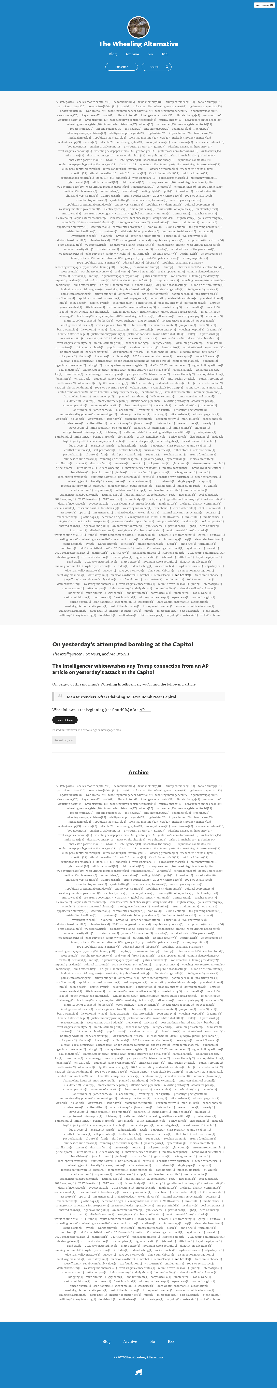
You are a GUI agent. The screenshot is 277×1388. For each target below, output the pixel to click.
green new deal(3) (71, 307)
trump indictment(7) (186, 222)
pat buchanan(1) (73, 454)
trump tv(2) (118, 369)
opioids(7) (68, 222)
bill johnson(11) (120, 177)
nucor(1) (149, 610)
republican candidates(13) (194, 159)
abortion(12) (79, 173)
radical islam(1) (127, 445)
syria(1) (90, 543)
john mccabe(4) (123, 284)
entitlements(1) (174, 579)
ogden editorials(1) (191, 566)
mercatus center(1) (196, 490)
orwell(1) (213, 548)
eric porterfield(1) (168, 521)
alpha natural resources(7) (90, 217)
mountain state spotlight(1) (160, 561)
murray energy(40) (170, 119)
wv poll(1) (62, 418)
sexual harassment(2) (178, 392)
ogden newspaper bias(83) (205, 106)
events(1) (148, 476)
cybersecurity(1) (99, 503)
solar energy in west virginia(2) (105, 374)
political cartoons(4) (96, 280)
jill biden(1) (121, 566)
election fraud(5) (213, 267)
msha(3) (204, 325)
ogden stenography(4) (155, 293)
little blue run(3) (95, 307)
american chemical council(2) (197, 396)
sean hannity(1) (103, 601)
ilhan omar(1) (78, 530)
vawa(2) (60, 387)
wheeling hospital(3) (191, 329)
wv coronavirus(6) (96, 244)
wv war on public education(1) (195, 606)
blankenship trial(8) (208, 209)
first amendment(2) (79, 387)
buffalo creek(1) (125, 490)
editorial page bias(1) (206, 414)
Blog (113, 54)
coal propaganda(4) (135, 298)
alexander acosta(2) (208, 369)
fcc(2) (58, 374)
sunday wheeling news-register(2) (125, 365)
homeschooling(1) (166, 588)
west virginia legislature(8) (186, 200)
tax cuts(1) (109, 570)
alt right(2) (95, 365)
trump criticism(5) (82, 258)
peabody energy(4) (170, 302)
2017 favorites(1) (89, 499)
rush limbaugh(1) (164, 481)
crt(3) (214, 325)
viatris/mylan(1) (98, 574)
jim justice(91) (121, 106)
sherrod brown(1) (70, 525)
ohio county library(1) (161, 570)
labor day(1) (114, 418)
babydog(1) (160, 414)
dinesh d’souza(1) (80, 601)
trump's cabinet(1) (199, 445)
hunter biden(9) (109, 191)
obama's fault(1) (141, 472)
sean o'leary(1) (163, 574)
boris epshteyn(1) (129, 476)
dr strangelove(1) (68, 557)
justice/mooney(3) (139, 333)
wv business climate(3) (162, 325)
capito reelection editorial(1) (117, 534)
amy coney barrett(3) (109, 316)
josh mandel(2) (207, 405)
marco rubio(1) (130, 561)
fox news (71, 729)
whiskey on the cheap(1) (154, 597)
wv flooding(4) (65, 298)
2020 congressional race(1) (72, 552)
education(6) (172, 235)
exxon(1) (81, 463)
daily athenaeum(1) (69, 583)
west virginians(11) (144, 177)
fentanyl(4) (79, 275)
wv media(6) (209, 222)
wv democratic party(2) (144, 347)
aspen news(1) (180, 597)
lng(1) (67, 441)
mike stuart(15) (74, 155)
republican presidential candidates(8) (88, 204)
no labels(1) (78, 418)
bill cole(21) (107, 142)
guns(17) (159, 146)
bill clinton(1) (182, 450)
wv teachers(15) (211, 150)
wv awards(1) (96, 418)
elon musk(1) (126, 436)
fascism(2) (85, 356)
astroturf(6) (216, 240)
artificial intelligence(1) (151, 436)
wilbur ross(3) (137, 325)
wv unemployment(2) (207, 392)
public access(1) (156, 525)
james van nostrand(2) (122, 378)
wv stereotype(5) (211, 253)
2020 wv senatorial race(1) (101, 561)
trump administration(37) (120, 124)
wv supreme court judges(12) (198, 168)
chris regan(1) (176, 445)
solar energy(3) (166, 329)
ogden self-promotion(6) (145, 235)
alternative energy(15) (100, 155)
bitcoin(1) (99, 485)
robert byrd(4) (144, 284)
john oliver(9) (184, 191)
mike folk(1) (193, 516)
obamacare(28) (181, 128)
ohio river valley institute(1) (82, 570)
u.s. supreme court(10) (161, 182)
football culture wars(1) (76, 485)
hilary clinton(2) (126, 409)
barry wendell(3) (67, 329)
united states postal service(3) (179, 311)
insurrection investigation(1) (196, 570)
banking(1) (157, 445)
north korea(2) (99, 392)
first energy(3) (65, 316)
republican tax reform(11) (77, 177)
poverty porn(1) (154, 458)
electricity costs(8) (115, 209)
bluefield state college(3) (73, 333)
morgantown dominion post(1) (82, 432)
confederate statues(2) (186, 360)
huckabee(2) (102, 356)
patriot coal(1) (177, 525)
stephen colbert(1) (173, 552)
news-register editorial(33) (195, 124)
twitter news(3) (117, 307)
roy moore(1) (103, 490)
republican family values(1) (100, 579)
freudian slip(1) (110, 508)
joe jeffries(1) (72, 579)
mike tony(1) (82, 436)
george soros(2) (137, 374)
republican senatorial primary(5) (182, 262)
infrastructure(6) (99, 240)
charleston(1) (99, 552)
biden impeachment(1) (139, 418)
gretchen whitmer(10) (204, 177)
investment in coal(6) (84, 235)
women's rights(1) (203, 597)
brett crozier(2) (66, 383)
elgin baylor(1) (214, 566)
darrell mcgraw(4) (195, 302)
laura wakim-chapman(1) (173, 601)
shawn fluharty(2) (183, 374)
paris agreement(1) (185, 472)
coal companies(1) (212, 521)
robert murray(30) (81, 128)
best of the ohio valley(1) (125, 606)
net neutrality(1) (214, 499)
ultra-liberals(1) (87, 467)
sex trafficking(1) (184, 534)
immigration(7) (182, 213)
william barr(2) (139, 387)
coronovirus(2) (64, 347)
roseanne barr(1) (88, 508)
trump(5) (169, 267)
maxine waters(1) (73, 588)
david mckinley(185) (150, 101)
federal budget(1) (135, 499)
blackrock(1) (142, 427)
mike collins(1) (182, 427)
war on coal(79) (95, 110)
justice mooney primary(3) (108, 333)
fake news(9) (89, 191)
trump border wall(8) (137, 195)
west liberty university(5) (96, 271)
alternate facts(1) (100, 463)
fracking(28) (201, 128)
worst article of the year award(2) (203, 347)
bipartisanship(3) (210, 333)
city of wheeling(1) (111, 467)
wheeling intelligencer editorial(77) (130, 110)
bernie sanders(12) (114, 168)
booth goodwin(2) (71, 351)
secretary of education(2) (106, 405)
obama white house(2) (77, 396)
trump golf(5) (108, 267)
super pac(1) (153, 454)
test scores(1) (67, 512)
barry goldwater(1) (152, 530)
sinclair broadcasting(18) (105, 146)
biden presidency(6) (146, 231)
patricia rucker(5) (169, 258)
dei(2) (173, 351)
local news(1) (190, 521)
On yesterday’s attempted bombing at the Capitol (122, 644)
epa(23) (165, 137)
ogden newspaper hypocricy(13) (79, 164)
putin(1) (196, 583)
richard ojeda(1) (125, 512)
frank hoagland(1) (125, 597)
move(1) (204, 472)
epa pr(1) (84, 512)
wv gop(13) (109, 164)
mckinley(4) (63, 284)
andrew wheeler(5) (118, 253)
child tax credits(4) (85, 284)
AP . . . (145, 709)
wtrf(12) (125, 173)
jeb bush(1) (169, 557)
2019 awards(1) (124, 548)
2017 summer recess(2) (175, 365)
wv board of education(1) (207, 467)
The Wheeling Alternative (144, 1357)
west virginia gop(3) (190, 316)
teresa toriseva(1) (188, 423)
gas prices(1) (146, 601)
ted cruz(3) (150, 338)
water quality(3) (125, 320)
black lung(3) (85, 316)
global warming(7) (143, 213)
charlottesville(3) (143, 329)
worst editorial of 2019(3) (169, 333)
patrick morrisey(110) (71, 106)
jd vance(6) (106, 235)
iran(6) (180, 244)
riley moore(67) (90, 115)
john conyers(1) (118, 485)
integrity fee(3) (210, 311)
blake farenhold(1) (141, 485)
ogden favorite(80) (71, 110)
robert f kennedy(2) (208, 356)
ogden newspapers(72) (205, 110)
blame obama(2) (159, 374)
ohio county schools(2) (90, 347)
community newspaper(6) (129, 226)
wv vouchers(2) (122, 351)
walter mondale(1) (135, 432)
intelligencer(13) (130, 159)
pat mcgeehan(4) (182, 293)
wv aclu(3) (213, 307)
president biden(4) (211, 298)
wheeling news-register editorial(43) (133, 119)
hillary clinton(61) (127, 115)
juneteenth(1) (182, 592)
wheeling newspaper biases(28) (86, 133)
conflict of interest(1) (77, 450)
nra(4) (63, 302)
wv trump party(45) (70, 119)
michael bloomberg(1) (146, 552)
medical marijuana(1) (175, 467)
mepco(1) (205, 481)
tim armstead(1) (102, 512)
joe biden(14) (206, 155)
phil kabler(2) (210, 351)
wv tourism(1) (153, 579)
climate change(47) (188, 115)
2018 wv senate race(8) (167, 195)
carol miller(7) (161, 222)
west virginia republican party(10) (107, 186)
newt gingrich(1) (127, 530)
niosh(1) (172, 543)
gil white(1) (211, 485)
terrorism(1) (121, 463)
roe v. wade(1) (202, 592)
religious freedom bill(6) (70, 240)
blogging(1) (75, 592)
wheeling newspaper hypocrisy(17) (190, 146)
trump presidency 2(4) (206, 275)
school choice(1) (213, 418)
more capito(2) (184, 356)
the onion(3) (88, 329)
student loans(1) (74, 423)
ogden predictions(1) (98, 566)
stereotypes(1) (213, 583)
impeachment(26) (180, 133)
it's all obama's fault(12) (163, 173)
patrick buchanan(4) (155, 275)
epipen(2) (100, 378)
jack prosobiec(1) (158, 463)
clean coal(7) (64, 217)
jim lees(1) (121, 472)
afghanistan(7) (186, 217)
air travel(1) (217, 534)
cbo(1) (202, 508)
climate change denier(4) (203, 271)
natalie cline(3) (149, 311)
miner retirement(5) (109, 258)
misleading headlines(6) (81, 231)
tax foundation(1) (131, 579)
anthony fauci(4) (128, 293)
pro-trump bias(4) (206, 293)
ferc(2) (192, 383)
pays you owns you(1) (131, 570)
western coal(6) (100, 226)
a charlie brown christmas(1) (175, 476)
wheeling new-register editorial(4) (202, 280)
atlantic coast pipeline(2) (146, 400)
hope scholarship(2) (97, 351)
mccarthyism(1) (146, 503)
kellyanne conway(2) (163, 396)
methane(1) (149, 539)
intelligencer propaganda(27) (126, 133)
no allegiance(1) (202, 561)
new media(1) (187, 494)
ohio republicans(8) (142, 209)
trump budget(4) (105, 293)
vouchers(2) (210, 360)
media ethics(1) (213, 516)
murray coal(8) (71, 213)
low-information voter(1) (127, 525)
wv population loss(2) (210, 374)
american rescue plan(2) (113, 400)
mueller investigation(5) (79, 249)
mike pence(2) (68, 356)
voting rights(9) (151, 191)
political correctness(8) (199, 204)
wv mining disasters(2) (190, 342)
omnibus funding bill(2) (108, 342)
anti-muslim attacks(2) (182, 378)
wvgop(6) (122, 235)
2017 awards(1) (112, 499)
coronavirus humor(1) (95, 557)
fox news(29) (133, 128)
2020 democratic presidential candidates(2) (158, 383)
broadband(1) (162, 508)
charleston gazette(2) (152, 378)
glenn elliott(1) (161, 427)
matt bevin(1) (68, 548)
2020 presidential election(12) (81, 168)
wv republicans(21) (158, 142)
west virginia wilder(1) (137, 508)
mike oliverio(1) (96, 592)
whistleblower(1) (101, 548)
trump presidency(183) (180, 101)
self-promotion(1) (105, 450)
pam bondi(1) (63, 436)
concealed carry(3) (170, 307)
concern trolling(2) (211, 378)
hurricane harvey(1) (103, 476)
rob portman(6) (108, 231)
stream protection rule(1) (209, 463)
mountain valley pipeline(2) (77, 414)
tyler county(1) (181, 463)
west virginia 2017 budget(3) (105, 338)
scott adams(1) (128, 615)
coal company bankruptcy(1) (108, 441)
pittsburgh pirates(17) (137, 146)
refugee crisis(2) (163, 342)
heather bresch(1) (130, 450)
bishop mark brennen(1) (158, 606)
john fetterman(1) (137, 592)
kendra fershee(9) (185, 186)
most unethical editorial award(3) (181, 338)
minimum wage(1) (170, 539)
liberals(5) (152, 262)
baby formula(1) (161, 592)
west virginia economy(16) (75, 150)
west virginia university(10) (195, 182)
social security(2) (82, 360)
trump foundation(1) (203, 454)
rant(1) (92, 534)
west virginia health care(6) (204, 244)
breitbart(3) (211, 338)
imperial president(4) (68, 280)
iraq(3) (63, 311)
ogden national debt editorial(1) (79, 494)
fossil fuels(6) (145, 244)
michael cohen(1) (67, 516)
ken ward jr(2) (82, 378)
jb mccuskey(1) (143, 423)
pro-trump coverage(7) (98, 213)
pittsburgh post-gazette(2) (190, 409)
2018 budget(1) (156, 494)
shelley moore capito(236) (93, 101)
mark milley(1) (190, 418)
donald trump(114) (209, 101)
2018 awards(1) (173, 516)
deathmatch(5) (189, 253)
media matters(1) (82, 490)
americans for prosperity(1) (91, 521)
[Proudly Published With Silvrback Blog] (138, 1373)
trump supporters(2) (95, 369)
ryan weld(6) (155, 226)
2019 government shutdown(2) (152, 356)
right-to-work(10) (78, 182)
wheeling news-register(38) (84, 124)
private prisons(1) (205, 432)
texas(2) (139, 351)
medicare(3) (133, 338)
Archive (132, 54)
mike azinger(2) (107, 414)
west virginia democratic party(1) (86, 606)
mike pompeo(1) (96, 588)
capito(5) (125, 267)
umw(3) (215, 302)
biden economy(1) (121, 588)
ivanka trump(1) (108, 543)
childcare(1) (202, 427)
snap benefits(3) (194, 307)
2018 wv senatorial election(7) (96, 222)
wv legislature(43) (96, 119)
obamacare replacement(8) (150, 200)
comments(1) (212, 503)
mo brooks (263, 5)
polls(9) (168, 191)
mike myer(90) (142, 106)
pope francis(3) (205, 320)
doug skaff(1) (98, 610)
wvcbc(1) (145, 574)
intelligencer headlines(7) (134, 222)
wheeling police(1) (67, 539)
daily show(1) (143, 588)
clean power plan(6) (122, 244)
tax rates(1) (96, 445)
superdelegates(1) (168, 441)
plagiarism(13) (128, 164)
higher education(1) (147, 557)
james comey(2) (103, 409)
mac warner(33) (166, 124)
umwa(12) (139, 173)
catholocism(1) (165, 485)
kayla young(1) (78, 427)
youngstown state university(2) (205, 387)
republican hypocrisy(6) (168, 240)
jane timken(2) (82, 409)
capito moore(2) (152, 392)
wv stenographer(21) (130, 142)
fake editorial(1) (135, 494)
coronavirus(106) (99, 106)
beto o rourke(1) (210, 525)
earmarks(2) (104, 360)
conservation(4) (146, 302)
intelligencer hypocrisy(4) (202, 289)
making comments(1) (69, 566)
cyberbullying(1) (177, 458)
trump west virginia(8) (129, 204)
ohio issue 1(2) (87, 383)
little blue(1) (186, 557)
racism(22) (90, 142)
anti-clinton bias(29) (156, 128)
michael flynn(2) (157, 351)
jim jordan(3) (187, 325)
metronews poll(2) (104, 396)
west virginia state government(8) (80, 209)
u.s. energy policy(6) (195, 235)
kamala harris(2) (183, 369)
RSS (165, 54)
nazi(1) (144, 445)
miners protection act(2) (134, 414)
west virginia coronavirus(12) (201, 164)
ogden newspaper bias (107, 729)
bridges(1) (218, 436)
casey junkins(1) (116, 481)
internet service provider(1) (142, 467)
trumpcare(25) (203, 133)
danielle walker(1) (191, 588)
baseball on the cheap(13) (159, 159)
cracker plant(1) (122, 557)
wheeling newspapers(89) (170, 106)
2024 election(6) (176, 226)
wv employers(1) (148, 512)
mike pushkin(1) (180, 414)
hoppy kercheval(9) (210, 186)
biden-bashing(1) (141, 566)
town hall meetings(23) (143, 137)
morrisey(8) (164, 209)
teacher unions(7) (206, 213)
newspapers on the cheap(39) (203, 119)
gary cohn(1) (162, 472)
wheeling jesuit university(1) (86, 481)
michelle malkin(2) (211, 383)
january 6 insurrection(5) (137, 249)
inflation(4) (146, 280)
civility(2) (89, 400)
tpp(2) (102, 383)
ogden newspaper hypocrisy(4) (121, 275)
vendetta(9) (164, 186)
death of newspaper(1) (72, 503)
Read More (65, 720)
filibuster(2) (214, 342)
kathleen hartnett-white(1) (165, 490)
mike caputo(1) (100, 427)
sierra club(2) (162, 405)
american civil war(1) (151, 543)
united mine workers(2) (73, 392)
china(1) (184, 561)
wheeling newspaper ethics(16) (113, 150)
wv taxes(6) (206, 231)
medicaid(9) (70, 191)
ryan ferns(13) (149, 164)
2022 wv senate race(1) (201, 579)
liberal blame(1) (79, 472)
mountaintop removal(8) (91, 200)
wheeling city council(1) (168, 548)
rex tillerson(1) (64, 463)
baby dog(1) (173, 615)
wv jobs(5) (161, 249)
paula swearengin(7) (210, 217)
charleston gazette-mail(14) (86, 159)
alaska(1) (203, 530)
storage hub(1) (147, 534)
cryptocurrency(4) (167, 280)
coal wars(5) (122, 271)
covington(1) (64, 521)
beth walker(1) (178, 436)
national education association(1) (182, 512)
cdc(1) (84, 548)
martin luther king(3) (142, 307)
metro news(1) (102, 597)
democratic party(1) (141, 441)
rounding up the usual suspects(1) (121, 458)
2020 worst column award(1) (206, 552)
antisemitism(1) (97, 423)
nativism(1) (143, 548)
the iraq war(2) (160, 360)
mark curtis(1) (168, 503)
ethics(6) (126, 231)
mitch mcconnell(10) (104, 182)
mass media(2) (74, 374)
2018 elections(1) (123, 503)
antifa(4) (94, 275)
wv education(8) (205, 191)
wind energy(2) (118, 383)
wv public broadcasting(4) (172, 284)
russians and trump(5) (147, 267)
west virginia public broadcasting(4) (128, 289)
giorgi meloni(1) (125, 601)
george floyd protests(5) (140, 258)
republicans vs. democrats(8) (164, 204)
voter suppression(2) (75, 405)
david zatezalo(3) (120, 329)
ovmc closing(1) (73, 543)
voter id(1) (138, 463)
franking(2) (146, 409)
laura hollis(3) (214, 316)
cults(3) (192, 333)
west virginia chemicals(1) (100, 583)
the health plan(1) (191, 503)
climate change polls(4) (168, 289)
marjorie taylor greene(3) (80, 320)
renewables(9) (130, 191)
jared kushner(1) (102, 472)
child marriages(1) (151, 615)
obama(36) (146, 124)
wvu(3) (102, 329)
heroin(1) (165, 534)
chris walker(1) (165, 423)
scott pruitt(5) (69, 271)
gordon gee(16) (145, 150)
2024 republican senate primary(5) (98, 262)
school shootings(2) (138, 342)
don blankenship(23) (68, 142)
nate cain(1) (190, 615)
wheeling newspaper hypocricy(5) (76, 267)
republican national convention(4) (98, 298)
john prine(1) (188, 543)
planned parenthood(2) (133, 396)
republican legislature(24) (109, 137)
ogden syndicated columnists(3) (90, 311)
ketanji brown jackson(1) (173, 583)
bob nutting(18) (77, 146)
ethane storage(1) (140, 481)
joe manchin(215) (124, 101)
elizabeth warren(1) (102, 530)
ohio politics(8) (183, 209)
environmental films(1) (180, 530)
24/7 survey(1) (120, 552)
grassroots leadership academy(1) (133, 521)
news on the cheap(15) (131, 155)
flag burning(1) (199, 436)
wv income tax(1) (165, 566)
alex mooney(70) (67, 115)
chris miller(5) (141, 253)
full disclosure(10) (142, 186)
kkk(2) (153, 365)
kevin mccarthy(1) (167, 418)
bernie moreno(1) (104, 436)
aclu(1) (211, 441)
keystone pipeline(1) (209, 557)
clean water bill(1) (184, 508)
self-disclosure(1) (204, 450)
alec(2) (65, 360)
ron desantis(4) (180, 275)
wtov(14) (111, 159)
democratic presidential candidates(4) (173, 298)
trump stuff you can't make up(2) (149, 369)
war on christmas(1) (126, 539)
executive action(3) (72, 338)
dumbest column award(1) (80, 458)
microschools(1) (167, 610)
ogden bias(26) (157, 133)
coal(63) (108, 115)
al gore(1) (92, 454)
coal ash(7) (122, 213)
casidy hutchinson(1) (77, 597)
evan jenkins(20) (182, 142)
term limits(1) (207, 543)
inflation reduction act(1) (125, 610)
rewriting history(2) (176, 400)
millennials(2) (121, 356)
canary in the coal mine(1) (144, 516)
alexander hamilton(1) (209, 539)
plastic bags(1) (90, 516)
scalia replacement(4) (171, 271)
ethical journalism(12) (103, 173)
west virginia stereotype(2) (74, 342)
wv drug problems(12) (164, 168)
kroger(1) (211, 588)
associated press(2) (203, 400)
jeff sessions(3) (166, 316)
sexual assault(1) (64, 508)
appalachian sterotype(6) (72, 226)
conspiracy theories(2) (125, 392)
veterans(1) (213, 512)
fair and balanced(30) (109, 128)
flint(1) (105, 454)
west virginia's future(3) (111, 325)
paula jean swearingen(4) (76, 293)
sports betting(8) (120, 200)
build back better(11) (195, 173)
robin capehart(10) (132, 182)
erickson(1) (128, 543)
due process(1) (78, 445)
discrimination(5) (108, 249)
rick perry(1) (157, 499)
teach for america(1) (208, 476)
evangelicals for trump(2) (167, 387)
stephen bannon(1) (175, 454)
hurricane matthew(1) (157, 450)
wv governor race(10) (70, 186)
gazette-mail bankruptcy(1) (184, 499)
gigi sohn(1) (115, 592)
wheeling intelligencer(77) (171, 110)
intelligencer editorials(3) (77, 325)
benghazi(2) (63, 378)
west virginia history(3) (139, 316)
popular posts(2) (117, 347)
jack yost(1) (80, 441)
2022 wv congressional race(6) (131, 240)
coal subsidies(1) (209, 494)
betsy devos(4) (78, 302)
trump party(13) (170, 164)
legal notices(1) (195, 548)
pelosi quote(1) (65, 467)
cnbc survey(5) (94, 253)
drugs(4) (105, 284)
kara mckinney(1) (121, 423)
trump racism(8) (111, 195)
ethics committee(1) (202, 458)
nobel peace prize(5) (70, 253)
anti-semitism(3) (148, 320)
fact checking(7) (140, 217)
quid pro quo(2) (190, 351)
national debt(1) (112, 494)
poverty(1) (208, 423)
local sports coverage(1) (73, 476)
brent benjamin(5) (143, 271)
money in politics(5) (195, 258)
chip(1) (141, 490)
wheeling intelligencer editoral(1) (170, 432)
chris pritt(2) (163, 409)
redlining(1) (66, 615)
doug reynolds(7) (163, 217)
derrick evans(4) (100, 302)
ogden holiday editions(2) (208, 365)
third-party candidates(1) (127, 454)
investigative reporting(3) (178, 320)
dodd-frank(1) (107, 615)
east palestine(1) (190, 610)
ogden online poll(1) (96, 525)
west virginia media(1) (71, 574)
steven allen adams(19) (209, 142)
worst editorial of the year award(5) (193, 249)
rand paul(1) (74, 561)
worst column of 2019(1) (70, 534)
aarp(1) (110, 445)
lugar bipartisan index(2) (70, 365)
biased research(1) (193, 441)
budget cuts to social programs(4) (82, 289)
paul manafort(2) (69, 369)
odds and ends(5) (133, 262)
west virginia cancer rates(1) (137, 583)
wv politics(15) (157, 155)
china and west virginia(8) (82, 195)
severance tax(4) (123, 302)
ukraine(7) (163, 213)
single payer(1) (187, 481)
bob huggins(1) (121, 427)
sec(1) (172, 494)
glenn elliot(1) (211, 610)
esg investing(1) (86, 615)
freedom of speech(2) (138, 405)
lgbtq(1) (202, 534)
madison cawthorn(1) (124, 574)
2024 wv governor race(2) (110, 387)
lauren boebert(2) (184, 405)
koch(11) (101, 177)
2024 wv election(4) (124, 280)
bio (150, 54)
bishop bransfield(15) (182, 155)
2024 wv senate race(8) (199, 195)
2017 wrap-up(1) (65, 499)
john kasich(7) (119, 217)
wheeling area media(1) (97, 539)
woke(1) (205, 615)
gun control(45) (212, 115)
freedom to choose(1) (208, 574)
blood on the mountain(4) (207, 284)
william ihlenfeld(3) (125, 311)
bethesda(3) (105, 320)
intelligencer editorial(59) (157, 115)
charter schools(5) (189, 267)
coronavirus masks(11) (173, 177)
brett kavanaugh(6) (70, 244)
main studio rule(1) (189, 485)
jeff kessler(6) (165, 244)
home (216, 615)
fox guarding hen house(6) (205, 226)
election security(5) (165, 253)
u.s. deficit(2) (72, 400)
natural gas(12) (137, 168)
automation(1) (200, 601)
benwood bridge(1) (114, 516)
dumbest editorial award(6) (179, 231)
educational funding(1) (73, 610)
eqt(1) (188, 539)
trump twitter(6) (196, 240)
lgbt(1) (193, 525)
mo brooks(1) (183, 574)
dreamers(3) (214, 329)
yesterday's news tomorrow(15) (178, 150)
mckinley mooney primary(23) (191, 137)
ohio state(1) (217, 508)
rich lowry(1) (113, 432)
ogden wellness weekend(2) (131, 360)
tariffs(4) (64, 275)
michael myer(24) (80, 137)
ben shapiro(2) (171, 347)
